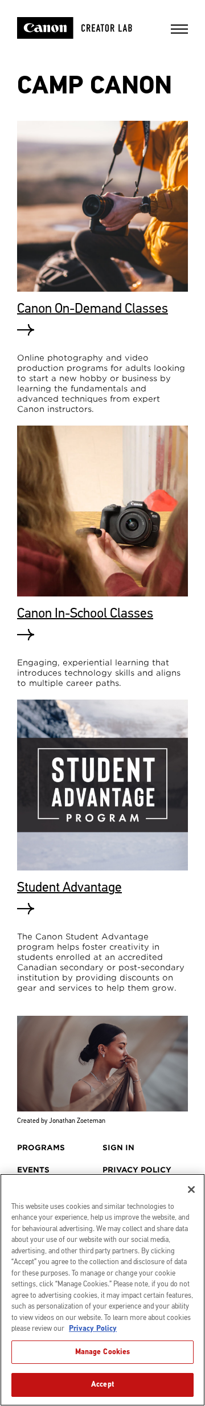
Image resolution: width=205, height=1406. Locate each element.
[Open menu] (179, 33)
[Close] (191, 1189)
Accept (102, 1384)
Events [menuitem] (33, 1170)
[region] (102, 1290)
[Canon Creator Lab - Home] (89, 28)
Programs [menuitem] (41, 1147)
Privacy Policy (93, 1328)
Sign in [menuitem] (118, 1147)
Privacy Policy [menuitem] (136, 1170)
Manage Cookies (102, 1351)
